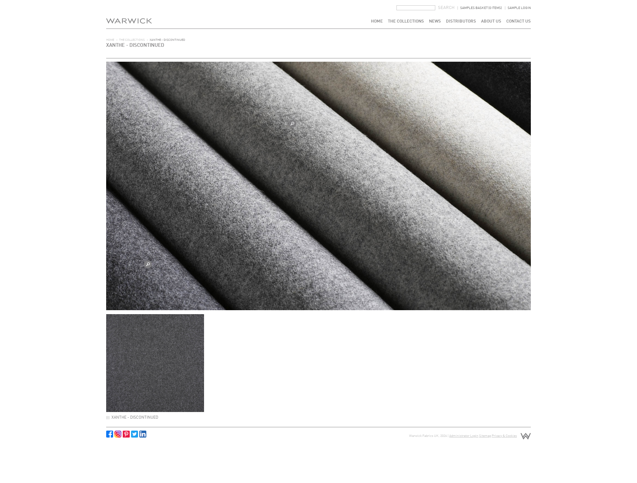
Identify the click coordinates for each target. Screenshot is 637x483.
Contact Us (518, 21)
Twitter (134, 434)
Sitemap (485, 436)
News (435, 21)
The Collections (406, 21)
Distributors (461, 21)
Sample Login (519, 8)
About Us (491, 21)
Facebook (109, 434)
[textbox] (415, 7)
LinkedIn (142, 434)
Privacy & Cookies (504, 436)
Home (377, 21)
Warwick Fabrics (129, 14)
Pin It (126, 434)
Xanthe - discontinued (134, 418)
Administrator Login (463, 436)
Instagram (117, 434)
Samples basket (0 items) (481, 8)
